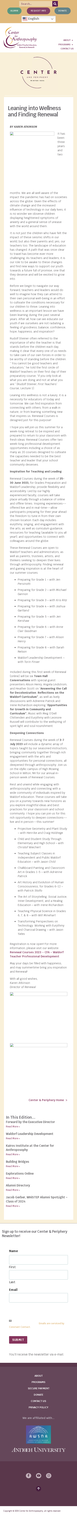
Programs (38, 1382)
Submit (18, 1340)
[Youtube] (38, 1475)
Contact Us (38, 1401)
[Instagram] (48, 1475)
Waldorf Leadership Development (29, 1134)
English (33, 19)
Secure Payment (38, 1388)
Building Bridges (17, 1162)
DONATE (38, 1394)
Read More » (13, 1126)
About (39, 1375)
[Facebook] (28, 1475)
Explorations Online (20, 1173)
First (12, 1267)
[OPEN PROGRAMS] (72, 44)
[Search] (55, 4)
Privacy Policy (38, 1407)
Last (12, 1282)
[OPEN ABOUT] (72, 40)
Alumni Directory (18, 1185)
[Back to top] (38, 1488)
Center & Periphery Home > (48, 1100)
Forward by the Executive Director (30, 1122)
